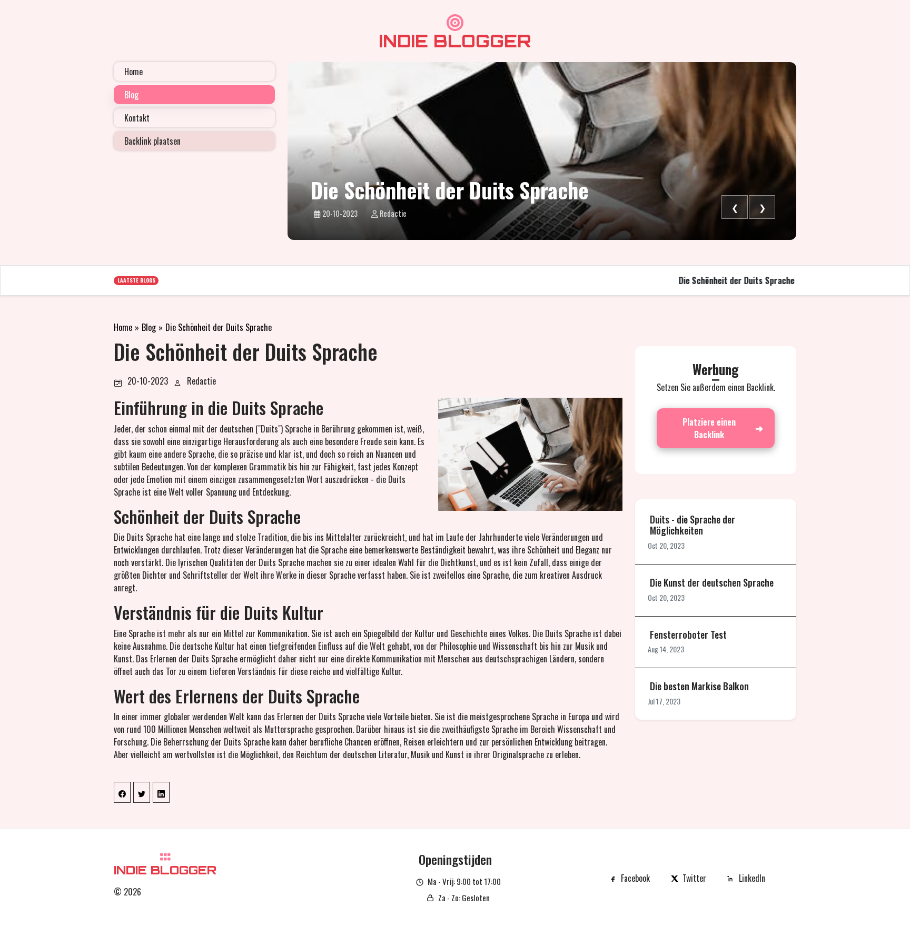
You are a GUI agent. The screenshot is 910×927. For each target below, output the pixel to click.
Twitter (694, 878)
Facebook (635, 878)
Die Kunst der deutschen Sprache (712, 583)
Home (123, 327)
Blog (149, 327)
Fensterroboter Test (688, 635)
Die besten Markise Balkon (699, 686)
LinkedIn (752, 878)
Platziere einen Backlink (709, 428)
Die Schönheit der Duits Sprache (450, 190)
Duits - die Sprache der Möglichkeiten (692, 525)
